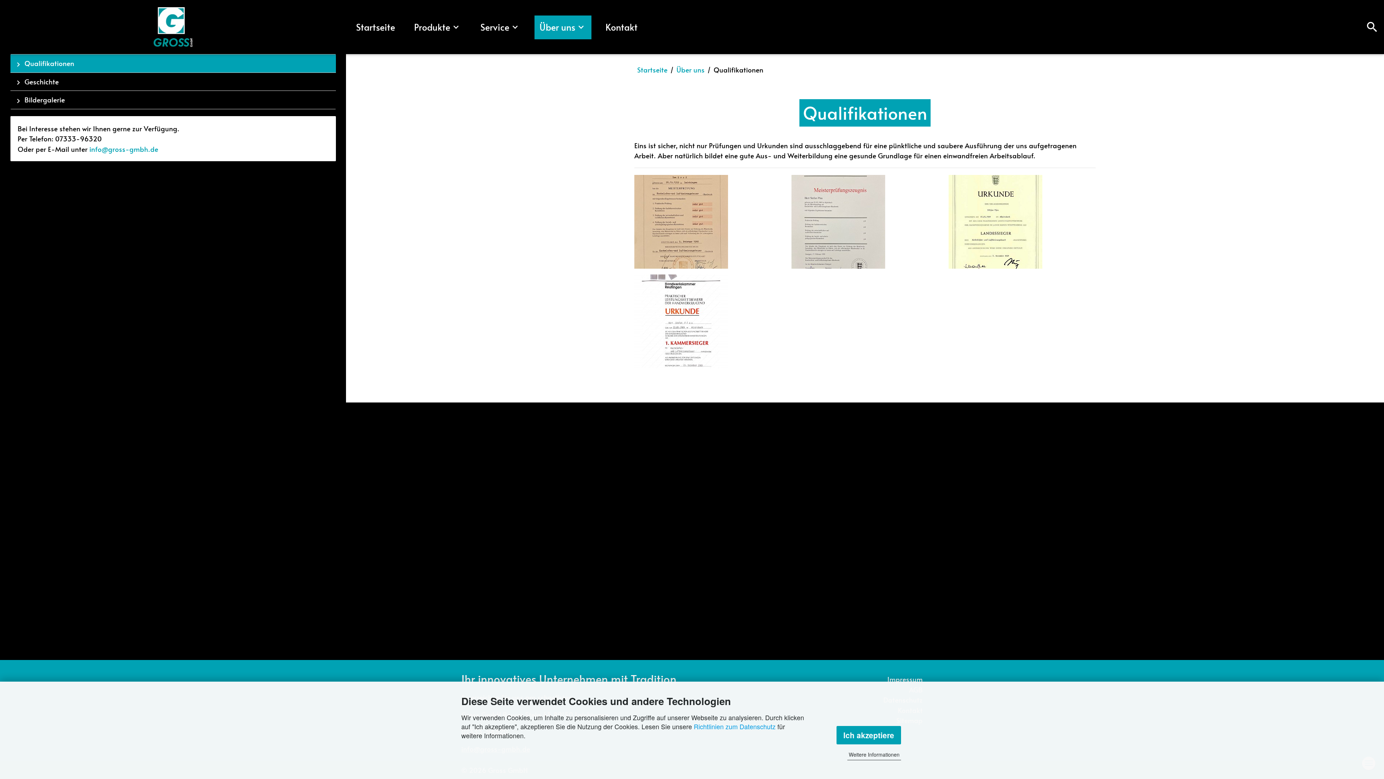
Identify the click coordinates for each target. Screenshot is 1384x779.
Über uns (557, 27)
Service (494, 27)
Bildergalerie (39, 100)
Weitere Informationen (874, 754)
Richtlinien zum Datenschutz (735, 726)
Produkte (432, 27)
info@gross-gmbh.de (123, 149)
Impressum (905, 679)
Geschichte (36, 82)
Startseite (375, 27)
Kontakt (622, 27)
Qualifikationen (44, 63)
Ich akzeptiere (868, 735)
